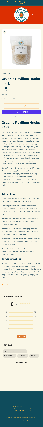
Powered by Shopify (22, 417)
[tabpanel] (21, 367)
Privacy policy (17, 420)
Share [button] (6, 284)
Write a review (21, 336)
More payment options (21, 117)
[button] (4, 14)
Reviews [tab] (8, 345)
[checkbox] (34, 356)
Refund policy (34, 417)
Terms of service (27, 420)
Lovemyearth (13, 417)
